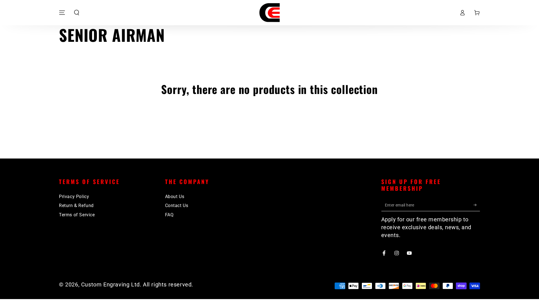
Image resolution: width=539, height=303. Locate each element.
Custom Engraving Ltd (110, 284)
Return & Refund (76, 205)
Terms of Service (77, 214)
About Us (174, 196)
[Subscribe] (477, 205)
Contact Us (176, 205)
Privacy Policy (74, 196)
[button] (76, 12)
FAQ (169, 214)
